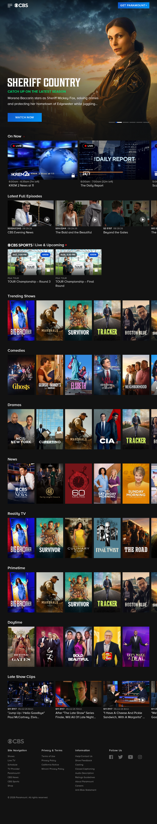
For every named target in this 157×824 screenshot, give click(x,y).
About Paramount (84, 782)
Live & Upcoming (49, 245)
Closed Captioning (85, 769)
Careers (79, 786)
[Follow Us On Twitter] (120, 757)
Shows (11, 756)
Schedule (12, 765)
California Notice (50, 765)
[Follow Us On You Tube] (130, 757)
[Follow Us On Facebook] (111, 757)
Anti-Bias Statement (85, 790)
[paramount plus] (21, 5)
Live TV (11, 760)
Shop (10, 786)
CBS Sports (13, 782)
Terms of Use (48, 756)
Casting (79, 765)
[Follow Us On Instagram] (140, 757)
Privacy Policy (49, 760)
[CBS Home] (16, 741)
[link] (133, 5)
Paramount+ (14, 773)
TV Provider (14, 769)
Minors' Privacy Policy (53, 769)
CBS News (13, 777)
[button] (10, 6)
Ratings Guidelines (85, 777)
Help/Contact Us (83, 756)
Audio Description (84, 773)
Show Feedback (83, 760)
